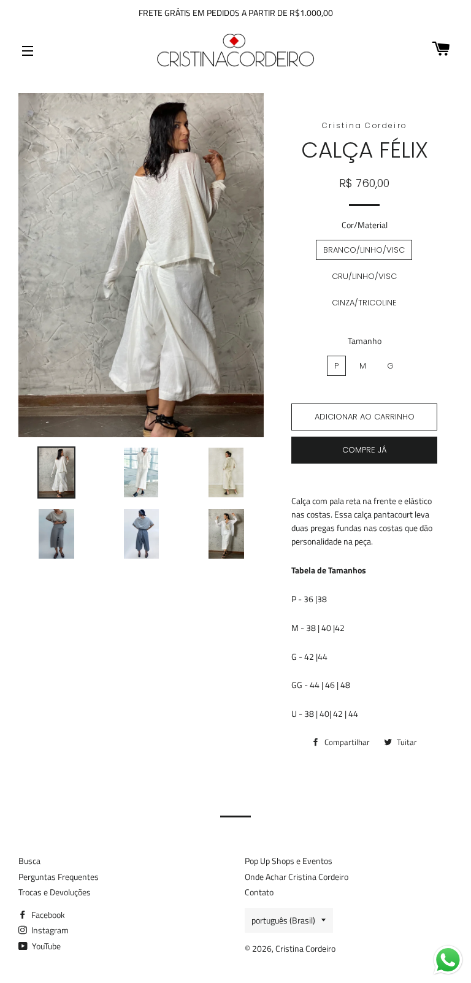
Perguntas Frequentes (58, 876)
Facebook (47, 914)
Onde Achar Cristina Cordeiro (296, 876)
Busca (29, 860)
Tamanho (364, 340)
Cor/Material (365, 224)
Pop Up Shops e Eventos (288, 860)
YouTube (45, 945)
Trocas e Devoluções (54, 891)
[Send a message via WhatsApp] (448, 960)
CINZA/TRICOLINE (364, 302)
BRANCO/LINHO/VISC (364, 250)
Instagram (49, 930)
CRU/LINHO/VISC (364, 276)
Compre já (364, 450)
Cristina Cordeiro (305, 948)
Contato (259, 891)
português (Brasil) (283, 920)
